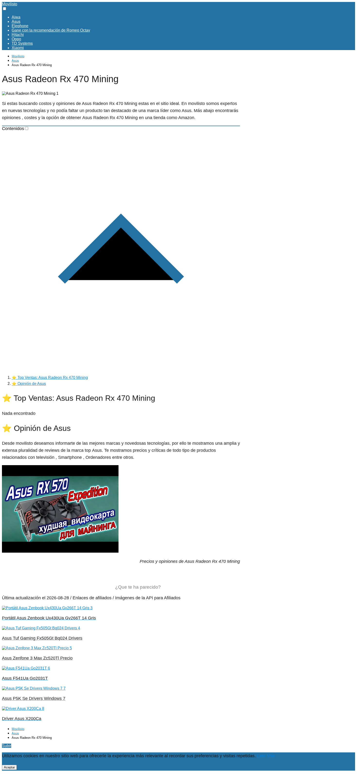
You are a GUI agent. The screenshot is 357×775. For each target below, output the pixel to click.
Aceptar (9, 767)
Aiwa (16, 17)
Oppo (16, 39)
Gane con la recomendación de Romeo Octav (51, 30)
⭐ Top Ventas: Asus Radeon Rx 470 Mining (50, 377)
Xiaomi (18, 48)
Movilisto (9, 4)
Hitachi (18, 35)
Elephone (20, 26)
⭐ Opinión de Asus (29, 384)
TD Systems (22, 43)
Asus (16, 21)
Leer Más (266, 755)
